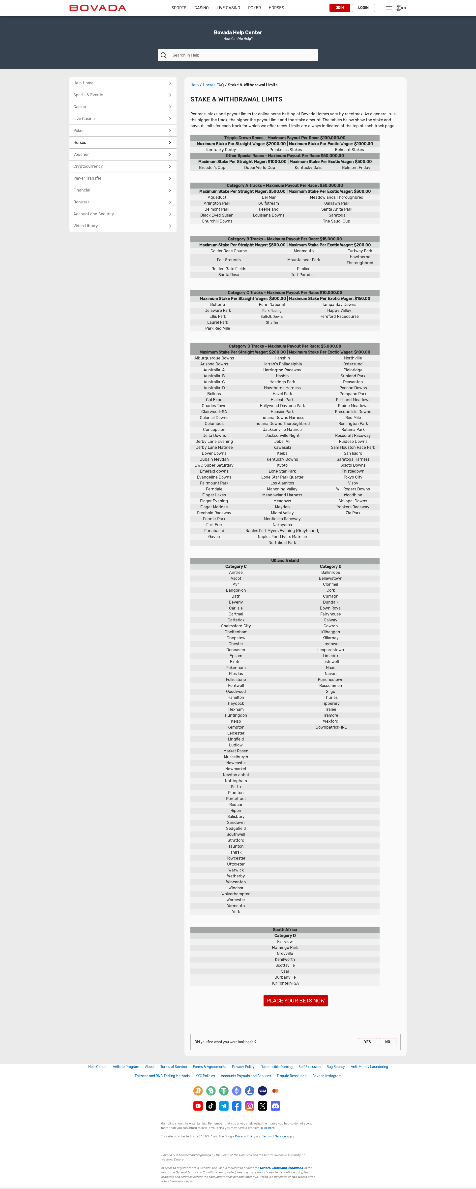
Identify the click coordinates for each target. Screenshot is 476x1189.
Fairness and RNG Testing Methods (162, 1076)
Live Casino (228, 7)
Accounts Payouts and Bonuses (246, 1076)
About (149, 1067)
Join (340, 8)
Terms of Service (173, 1067)
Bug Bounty (336, 1067)
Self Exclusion (309, 1067)
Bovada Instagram (326, 1076)
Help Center (97, 1067)
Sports (179, 7)
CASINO (201, 7)
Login (363, 8)
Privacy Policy (243, 1067)
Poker (254, 7)
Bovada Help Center (238, 32)
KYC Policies (205, 1076)
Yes (367, 1042)
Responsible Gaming (277, 1067)
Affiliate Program (126, 1067)
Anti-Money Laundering (369, 1067)
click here (268, 1128)
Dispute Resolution (291, 1076)
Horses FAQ (213, 85)
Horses (276, 7)
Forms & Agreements (209, 1067)
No (387, 1042)
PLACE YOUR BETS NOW (296, 1000)
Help (194, 85)
